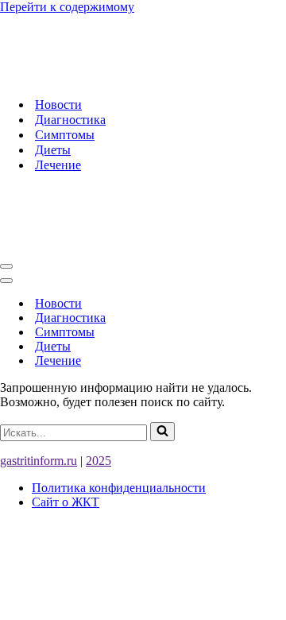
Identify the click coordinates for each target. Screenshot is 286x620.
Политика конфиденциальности (119, 487)
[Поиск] (162, 431)
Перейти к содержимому (67, 7)
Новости (58, 104)
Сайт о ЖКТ (65, 502)
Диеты (53, 150)
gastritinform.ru (38, 460)
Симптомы (65, 134)
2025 (98, 460)
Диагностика (70, 119)
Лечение (58, 165)
